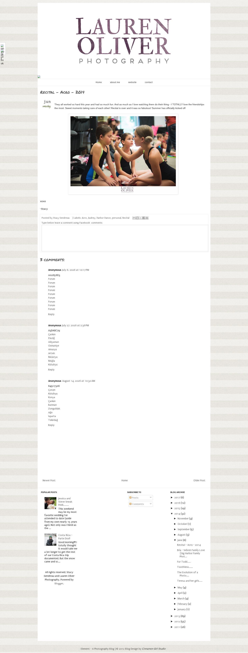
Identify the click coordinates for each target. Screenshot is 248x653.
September (184, 529)
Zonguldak (54, 408)
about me (115, 82)
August (182, 534)
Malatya (53, 356)
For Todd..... (184, 561)
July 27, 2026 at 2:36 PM (75, 325)
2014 (177, 513)
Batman (52, 404)
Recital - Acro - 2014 (189, 544)
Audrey (91, 218)
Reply (51, 314)
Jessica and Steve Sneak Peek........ (65, 501)
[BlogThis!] (137, 218)
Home (99, 82)
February (183, 603)
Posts (134, 497)
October (183, 523)
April (180, 592)
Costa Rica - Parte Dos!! (65, 537)
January (182, 609)
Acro (84, 218)
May (180, 587)
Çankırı (52, 334)
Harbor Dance (104, 218)
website (132, 82)
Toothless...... (185, 566)
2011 (177, 627)
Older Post (199, 480)
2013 (177, 616)
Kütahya (53, 364)
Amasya (52, 349)
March (181, 598)
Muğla (51, 360)
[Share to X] (140, 218)
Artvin (51, 353)
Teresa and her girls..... (189, 580)
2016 (177, 502)
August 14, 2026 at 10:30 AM (78, 380)
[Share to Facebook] (143, 218)
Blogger (59, 583)
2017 (177, 497)
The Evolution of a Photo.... (187, 574)
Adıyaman (53, 341)
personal (116, 218)
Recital (125, 218)
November (183, 518)
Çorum (51, 389)
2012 (177, 621)
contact (149, 82)
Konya (51, 397)
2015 (177, 508)
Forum (51, 278)
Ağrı (50, 412)
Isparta (52, 416)
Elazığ (51, 338)
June (180, 540)
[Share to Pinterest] (147, 218)
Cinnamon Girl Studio (154, 648)
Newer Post (49, 480)
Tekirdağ (53, 420)
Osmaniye (53, 345)
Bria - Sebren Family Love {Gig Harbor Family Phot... (191, 553)
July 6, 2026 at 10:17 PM (75, 269)
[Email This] (134, 218)
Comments (137, 504)
